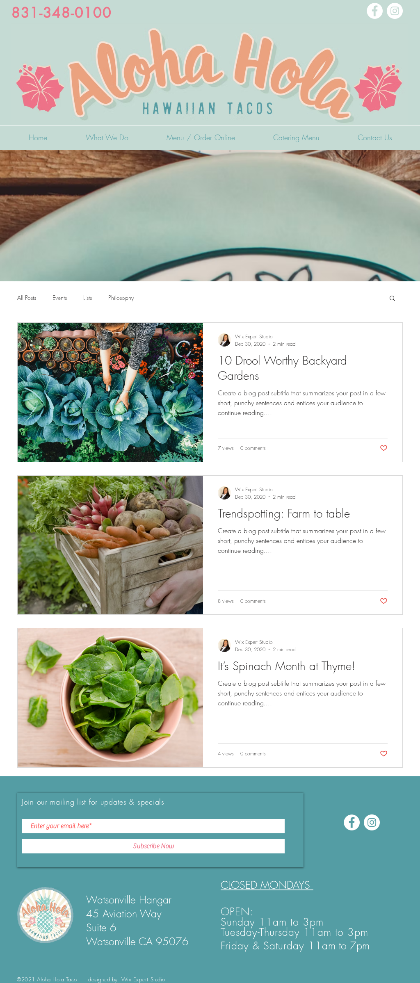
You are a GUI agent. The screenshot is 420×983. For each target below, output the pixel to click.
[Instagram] (395, 11)
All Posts (26, 297)
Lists (87, 297)
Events (59, 297)
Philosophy (121, 297)
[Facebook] (375, 11)
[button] (392, 298)
